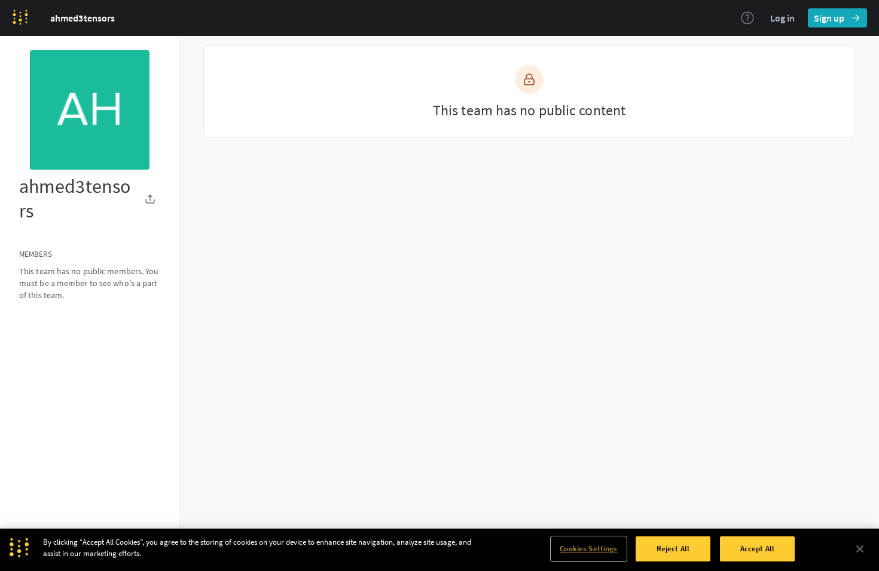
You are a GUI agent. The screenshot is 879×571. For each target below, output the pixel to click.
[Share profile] (150, 198)
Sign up (829, 18)
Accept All (757, 549)
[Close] (860, 549)
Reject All (673, 549)
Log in (782, 18)
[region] (439, 550)
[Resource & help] (747, 18)
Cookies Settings (588, 549)
